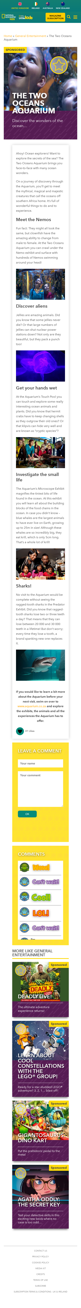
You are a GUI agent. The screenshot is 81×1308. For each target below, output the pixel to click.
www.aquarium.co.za (32, 706)
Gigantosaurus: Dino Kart (41, 1138)
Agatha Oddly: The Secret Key (39, 1202)
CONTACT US (40, 1251)
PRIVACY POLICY (40, 1256)
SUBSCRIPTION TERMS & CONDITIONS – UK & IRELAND (40, 1292)
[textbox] (40, 763)
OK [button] (27, 814)
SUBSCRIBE (40, 1286)
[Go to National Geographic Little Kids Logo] (26, 17)
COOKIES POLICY (40, 1262)
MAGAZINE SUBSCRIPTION (55, 17)
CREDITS (40, 1274)
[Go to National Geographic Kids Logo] (9, 17)
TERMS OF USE (40, 1280)
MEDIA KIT (40, 1268)
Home (8, 36)
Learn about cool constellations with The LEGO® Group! (41, 1066)
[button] (69, 17)
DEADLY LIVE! (35, 996)
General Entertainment (30, 36)
